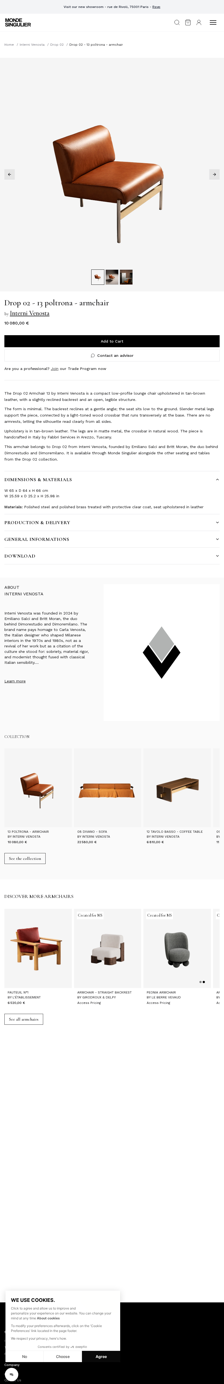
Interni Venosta (32, 45)
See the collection (25, 858)
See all (24, 1019)
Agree (101, 1356)
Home (9, 45)
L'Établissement (27, 997)
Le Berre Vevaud (166, 997)
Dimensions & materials (38, 479)
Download (20, 556)
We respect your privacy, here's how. (39, 1338)
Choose (63, 1356)
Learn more (15, 681)
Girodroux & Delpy (99, 997)
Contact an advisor (115, 355)
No (24, 1356)
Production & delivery (37, 522)
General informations (36, 539)
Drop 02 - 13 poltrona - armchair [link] (96, 45)
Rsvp (156, 7)
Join (54, 368)
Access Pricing (89, 1003)
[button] (11, 1374)
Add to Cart (112, 341)
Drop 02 (57, 45)
